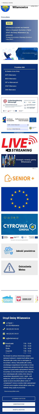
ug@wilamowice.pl (12, 338)
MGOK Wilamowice (10, 79)
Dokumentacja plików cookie (11, 391)
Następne (36, 301)
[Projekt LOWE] (19, 124)
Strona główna (5, 17)
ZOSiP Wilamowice (10, 86)
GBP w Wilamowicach (11, 82)
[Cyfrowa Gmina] (19, 227)
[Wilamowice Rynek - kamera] (19, 144)
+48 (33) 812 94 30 (12, 329)
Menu (35, 6)
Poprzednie (3, 301)
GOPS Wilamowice (10, 75)
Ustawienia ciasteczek (18, 398)
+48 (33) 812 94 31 (12, 334)
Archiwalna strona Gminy (12, 71)
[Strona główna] (14, 6)
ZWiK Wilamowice (10, 90)
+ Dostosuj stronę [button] (7, 2)
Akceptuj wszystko (19, 409)
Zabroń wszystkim (18, 404)
